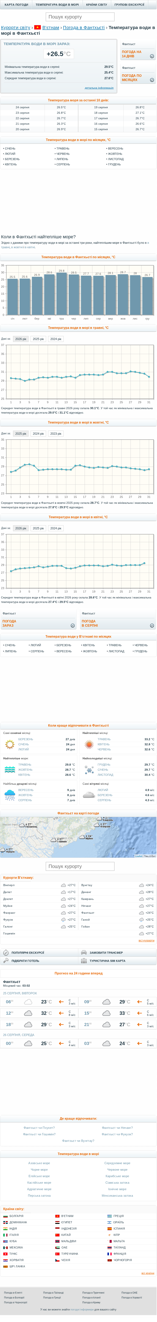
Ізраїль (118, 1222)
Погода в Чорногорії (15, 1302)
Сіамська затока (117, 1182)
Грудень (114, 164)
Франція (120, 1253)
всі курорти (146, 940)
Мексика (16, 1247)
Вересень (115, 148)
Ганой (85, 919)
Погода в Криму (91, 1302)
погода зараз (9, 623)
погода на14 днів (132, 54)
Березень (12, 159)
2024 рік (55, 339)
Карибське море (117, 1176)
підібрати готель (25, 960)
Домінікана (18, 1222)
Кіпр (117, 1234)
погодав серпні (90, 623)
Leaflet (138, 856)
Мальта (119, 1241)
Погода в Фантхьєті (84, 27)
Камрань (87, 898)
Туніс (13, 1253)
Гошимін (9, 933)
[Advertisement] (78, 201)
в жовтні (17, 247)
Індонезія (68, 1228)
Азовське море (39, 1163)
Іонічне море (117, 1189)
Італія (14, 1234)
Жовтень (115, 153)
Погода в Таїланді (53, 1292)
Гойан (85, 926)
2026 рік (20, 339)
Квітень (11, 164)
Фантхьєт (87, 912)
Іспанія (119, 1228)
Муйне (7, 905)
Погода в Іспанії (91, 1297)
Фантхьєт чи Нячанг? (117, 1127)
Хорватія (17, 1260)
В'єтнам (50, 27)
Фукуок (8, 919)
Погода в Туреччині (93, 1292)
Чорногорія (123, 1260)
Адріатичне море (39, 1189)
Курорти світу (15, 27)
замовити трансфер (106, 952)
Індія (13, 1228)
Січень (10, 148)
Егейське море (39, 1176)
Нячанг (86, 905)
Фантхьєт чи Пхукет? (39, 1127)
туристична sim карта (107, 960)
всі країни (148, 1273)
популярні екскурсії (28, 952)
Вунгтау (86, 885)
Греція (119, 1216)
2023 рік (55, 433)
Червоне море (117, 1169)
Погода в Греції (52, 1297)
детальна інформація (99, 87)
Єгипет (66, 1222)
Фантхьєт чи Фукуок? (117, 1134)
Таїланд (120, 1247)
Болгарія (16, 1216)
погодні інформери (82, 1309)
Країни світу (96, 4)
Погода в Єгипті (13, 1292)
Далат (7, 892)
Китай (66, 1234)
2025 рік (38, 339)
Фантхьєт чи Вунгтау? (78, 1140)
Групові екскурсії (129, 4)
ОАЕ (64, 1247)
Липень (62, 159)
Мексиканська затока (117, 1195)
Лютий (10, 153)
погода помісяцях (132, 78)
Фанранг (9, 912)
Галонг (8, 926)
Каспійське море (39, 1182)
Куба (13, 1241)
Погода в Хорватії (132, 1297)
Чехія (65, 1260)
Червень (63, 153)
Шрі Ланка (17, 1266)
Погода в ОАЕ (129, 1292)
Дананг (86, 892)
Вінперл (8, 885)
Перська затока (39, 1195)
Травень (62, 148)
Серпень (63, 164)
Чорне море (39, 1169)
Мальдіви (68, 1241)
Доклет (8, 898)
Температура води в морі (57, 4)
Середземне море (117, 1163)
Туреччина (69, 1253)
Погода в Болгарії (14, 1297)
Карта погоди (16, 4)
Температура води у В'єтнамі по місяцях (78, 636)
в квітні (30, 247)
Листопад (116, 159)
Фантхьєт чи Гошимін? (39, 1134)
